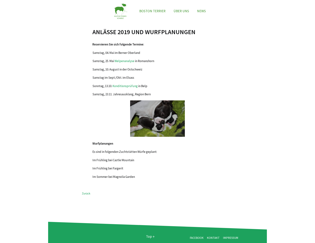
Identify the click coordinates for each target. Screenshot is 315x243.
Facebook (197, 238)
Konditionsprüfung (125, 86)
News (201, 11)
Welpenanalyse (124, 61)
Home (120, 11)
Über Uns (181, 11)
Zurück (86, 193)
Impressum (230, 238)
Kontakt (213, 238)
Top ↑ (150, 236)
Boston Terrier (152, 11)
